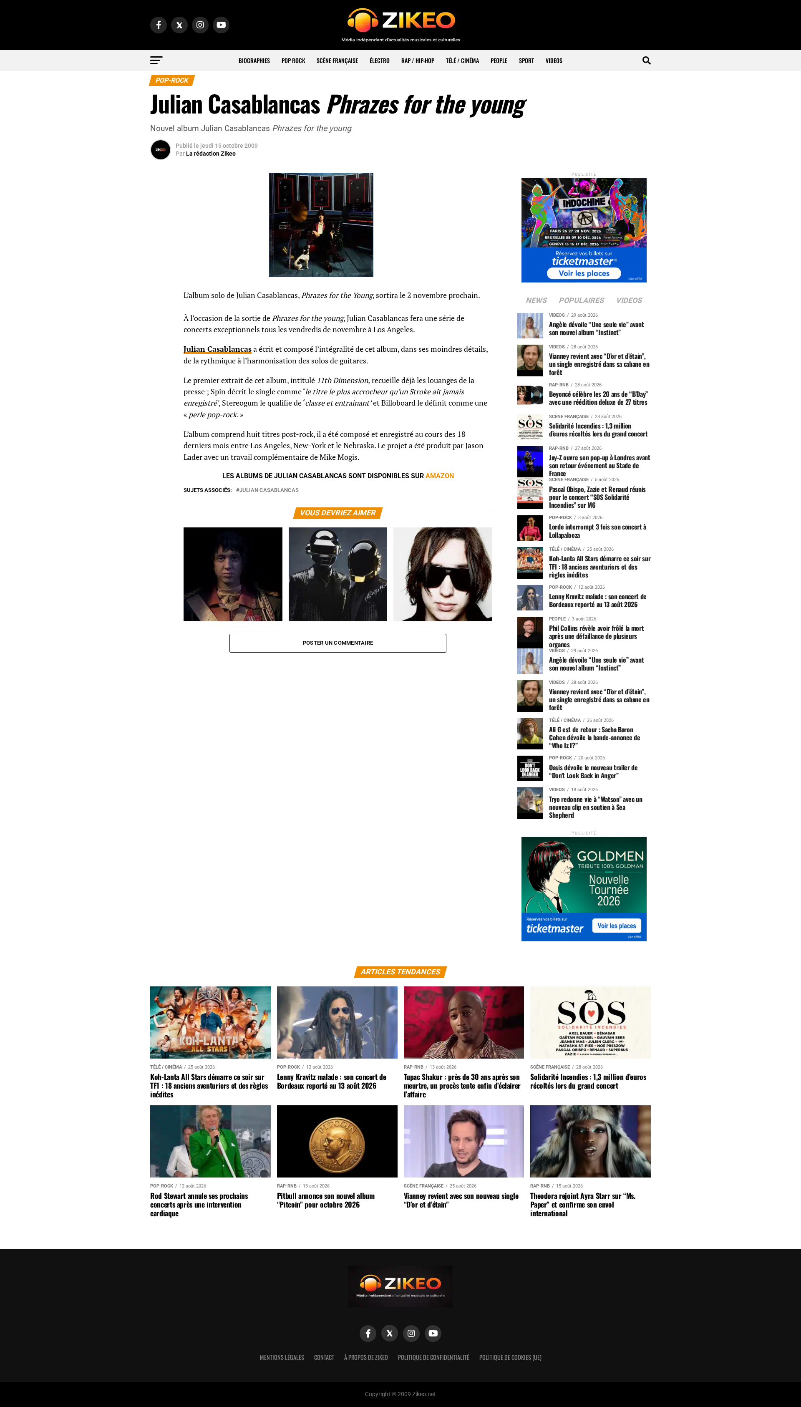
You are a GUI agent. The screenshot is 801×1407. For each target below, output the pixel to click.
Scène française (337, 60)
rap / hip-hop (417, 60)
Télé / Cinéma (462, 60)
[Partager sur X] (160, 338)
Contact (324, 1357)
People (499, 60)
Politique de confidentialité (433, 1357)
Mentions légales (282, 1357)
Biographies (254, 60)
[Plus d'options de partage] (160, 378)
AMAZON (440, 476)
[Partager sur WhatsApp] (160, 318)
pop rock (293, 60)
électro (380, 60)
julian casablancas (269, 490)
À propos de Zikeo (366, 1357)
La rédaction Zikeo (211, 153)
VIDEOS (554, 60)
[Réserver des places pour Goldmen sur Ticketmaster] (584, 886)
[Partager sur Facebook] (160, 298)
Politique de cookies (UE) (510, 1357)
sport (526, 60)
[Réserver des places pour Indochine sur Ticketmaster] (584, 227)
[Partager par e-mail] (160, 358)
